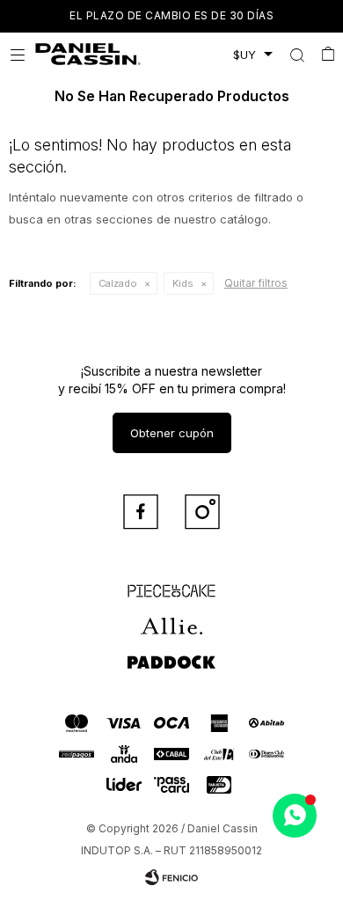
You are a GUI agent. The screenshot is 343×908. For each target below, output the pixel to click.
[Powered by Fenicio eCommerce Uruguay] (171, 877)
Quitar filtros (256, 282)
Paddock (171, 653)
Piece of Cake (171, 583)
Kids (182, 283)
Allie (172, 618)
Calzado (118, 283)
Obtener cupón (172, 433)
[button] (296, 55)
